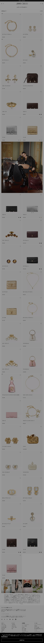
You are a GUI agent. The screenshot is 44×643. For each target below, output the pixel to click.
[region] (22, 638)
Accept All (22, 640)
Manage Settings (4, 636)
